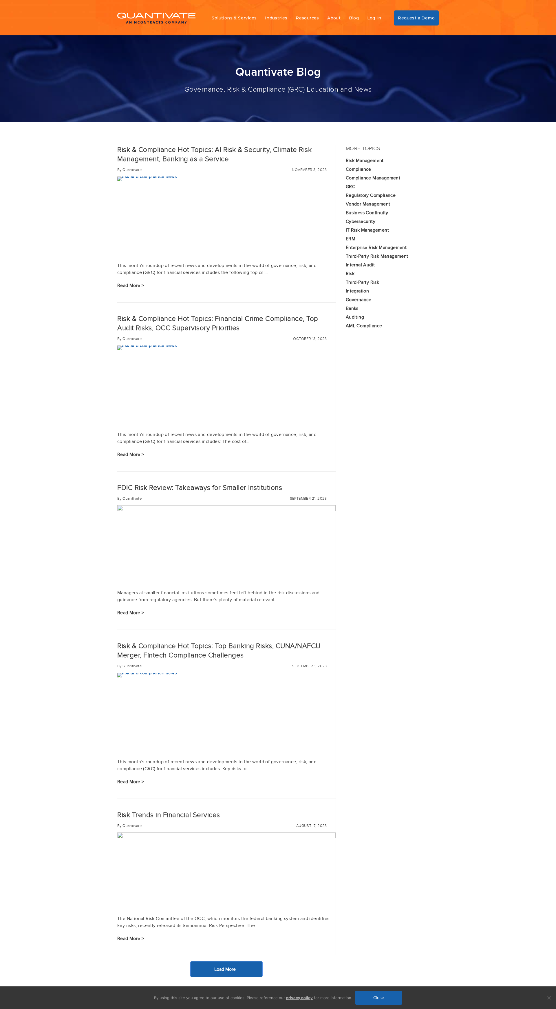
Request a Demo (416, 18)
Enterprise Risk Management (376, 247)
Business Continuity (367, 213)
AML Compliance (364, 326)
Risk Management (365, 160)
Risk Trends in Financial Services (168, 815)
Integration (357, 291)
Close (378, 997)
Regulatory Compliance (371, 195)
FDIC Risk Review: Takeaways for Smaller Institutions (199, 487)
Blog (354, 18)
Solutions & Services (234, 18)
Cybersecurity (360, 221)
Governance (359, 300)
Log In (374, 18)
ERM (350, 239)
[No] (549, 998)
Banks (352, 308)
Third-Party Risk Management (377, 256)
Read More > (130, 285)
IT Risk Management (367, 230)
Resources (307, 18)
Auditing (355, 317)
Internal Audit (360, 265)
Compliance (358, 169)
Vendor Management (368, 204)
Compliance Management (373, 178)
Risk (350, 274)
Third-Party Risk (362, 282)
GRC (350, 187)
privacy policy (299, 997)
